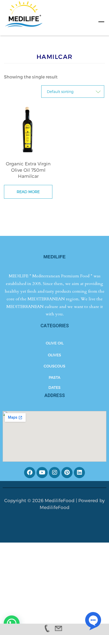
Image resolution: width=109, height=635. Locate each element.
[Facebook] (29, 472)
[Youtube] (42, 472)
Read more (28, 191)
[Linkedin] (79, 472)
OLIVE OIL (54, 343)
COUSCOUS (54, 366)
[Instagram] (54, 472)
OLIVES (54, 355)
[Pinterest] (66, 472)
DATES (54, 387)
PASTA (54, 377)
